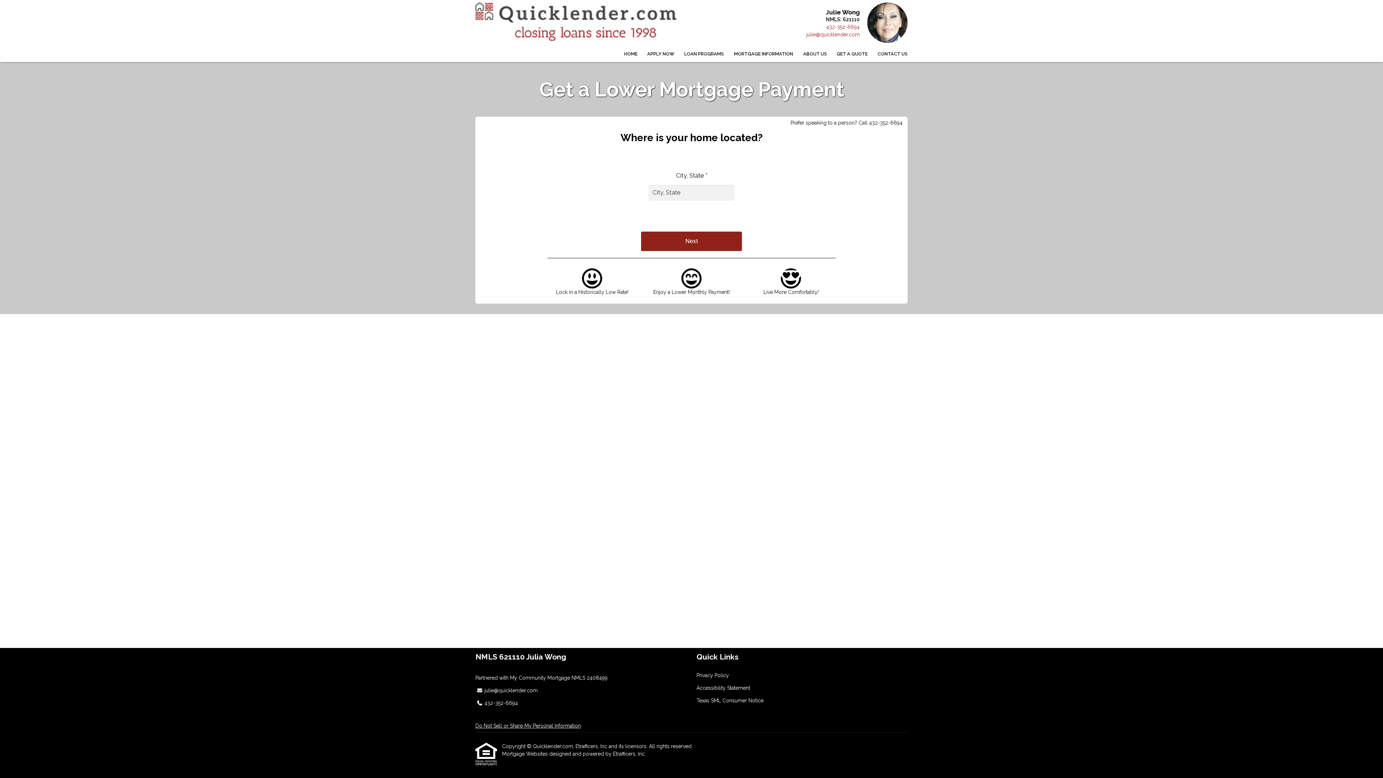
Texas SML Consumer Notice (730, 700)
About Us (815, 54)
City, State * (691, 175)
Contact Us (893, 54)
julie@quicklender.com (833, 34)
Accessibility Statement (723, 688)
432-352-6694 (843, 27)
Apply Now (660, 54)
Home (630, 54)
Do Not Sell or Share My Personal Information (528, 726)
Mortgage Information (763, 54)
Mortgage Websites (525, 754)
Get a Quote (852, 54)
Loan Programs (704, 54)
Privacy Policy (713, 675)
